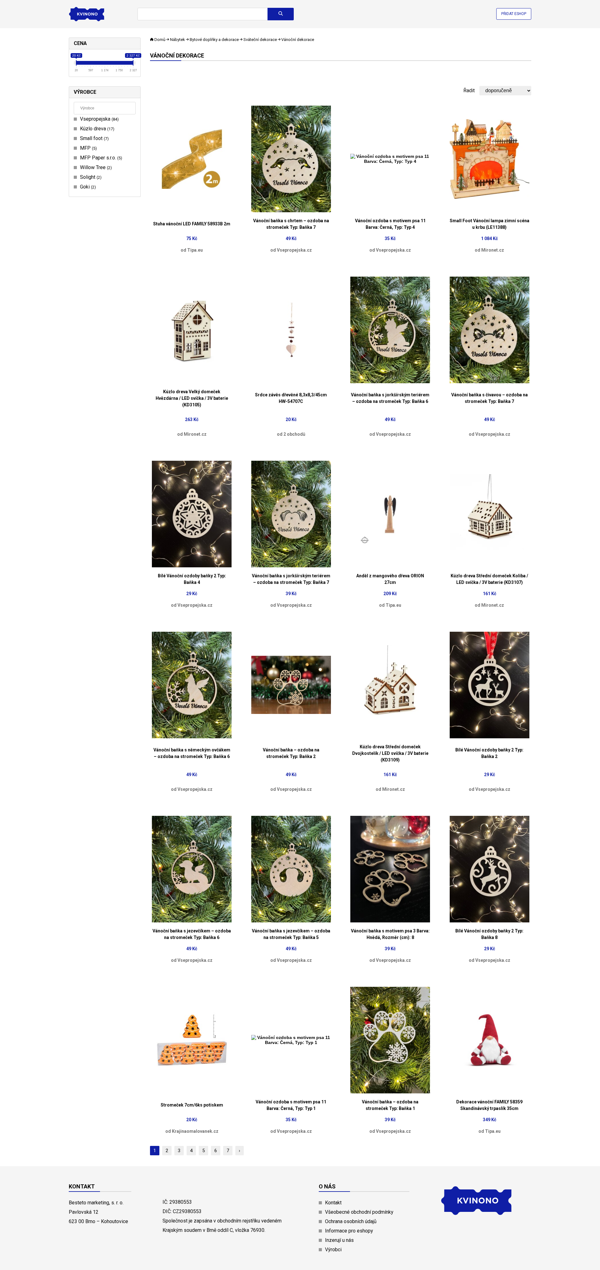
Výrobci (333, 1249)
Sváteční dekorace (260, 39)
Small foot (93, 138)
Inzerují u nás (339, 1240)
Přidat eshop (513, 14)
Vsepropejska (98, 119)
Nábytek (177, 39)
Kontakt (333, 1203)
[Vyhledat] (281, 14)
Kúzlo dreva (96, 129)
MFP (87, 148)
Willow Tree (95, 167)
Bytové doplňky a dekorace (214, 39)
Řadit (469, 90)
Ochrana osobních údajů (351, 1221)
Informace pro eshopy (349, 1231)
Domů (159, 39)
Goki (87, 187)
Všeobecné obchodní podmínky (359, 1212)
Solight (90, 177)
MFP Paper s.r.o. (100, 158)
